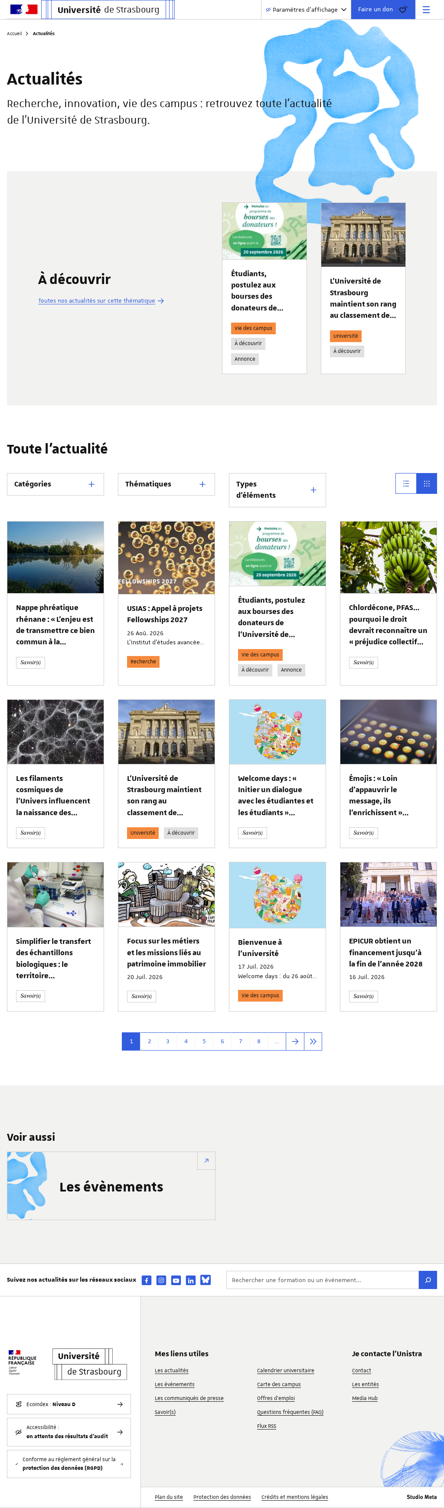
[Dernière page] (313, 1041)
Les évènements (111, 1187)
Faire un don (375, 9)
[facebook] (146, 1280)
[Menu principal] (426, 9)
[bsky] (205, 1280)
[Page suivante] (295, 1041)
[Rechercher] (428, 1280)
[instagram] (161, 1280)
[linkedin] (191, 1280)
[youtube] (176, 1280)
